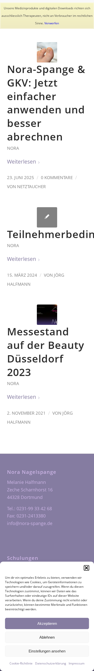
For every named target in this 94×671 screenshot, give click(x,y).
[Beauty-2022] (47, 315)
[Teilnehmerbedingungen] (47, 217)
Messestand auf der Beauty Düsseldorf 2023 (45, 351)
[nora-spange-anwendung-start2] (47, 52)
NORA (13, 148)
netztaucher (31, 186)
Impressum (76, 663)
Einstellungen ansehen (47, 651)
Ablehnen (47, 637)
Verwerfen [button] (51, 23)
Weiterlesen (21, 161)
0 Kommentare (57, 177)
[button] (86, 567)
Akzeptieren (47, 623)
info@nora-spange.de (29, 523)
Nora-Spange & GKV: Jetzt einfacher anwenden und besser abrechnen (46, 102)
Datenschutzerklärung (50, 663)
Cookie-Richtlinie (21, 663)
